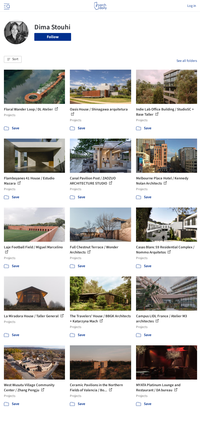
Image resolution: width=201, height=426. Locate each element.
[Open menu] (6, 5)
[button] (13, 59)
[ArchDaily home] (100, 6)
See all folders (186, 61)
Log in (191, 6)
